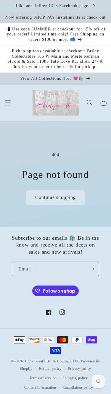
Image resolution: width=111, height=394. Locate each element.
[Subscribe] (92, 269)
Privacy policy (79, 368)
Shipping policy (75, 378)
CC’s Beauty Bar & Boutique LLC (53, 361)
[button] (8, 102)
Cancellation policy (77, 387)
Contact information (40, 387)
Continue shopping (55, 197)
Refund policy (50, 368)
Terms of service (43, 378)
